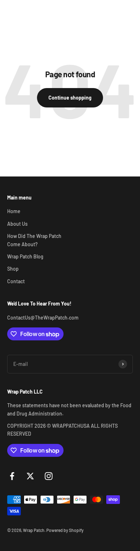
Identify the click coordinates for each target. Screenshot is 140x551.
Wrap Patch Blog (25, 256)
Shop (13, 269)
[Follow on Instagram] (48, 476)
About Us (17, 224)
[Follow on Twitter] (30, 476)
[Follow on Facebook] (12, 476)
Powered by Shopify (65, 530)
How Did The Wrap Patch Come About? (34, 240)
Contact (16, 281)
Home (13, 211)
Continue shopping (70, 98)
